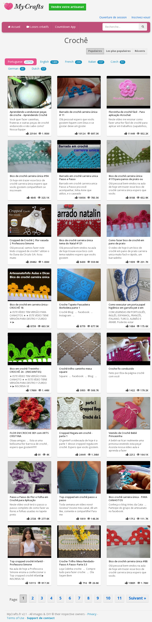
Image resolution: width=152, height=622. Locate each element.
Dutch (38, 68)
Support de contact (41, 618)
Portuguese (20, 62)
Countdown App (65, 27)
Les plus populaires (118, 51)
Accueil (15, 27)
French (73, 62)
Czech (117, 62)
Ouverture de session (113, 17)
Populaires (95, 51)
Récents (140, 51)
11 (119, 598)
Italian (95, 62)
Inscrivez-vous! (140, 17)
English (48, 62)
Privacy (91, 614)
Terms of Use (15, 618)
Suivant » (137, 598)
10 (108, 598)
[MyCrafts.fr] (24, 6)
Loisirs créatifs (39, 27)
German (16, 68)
